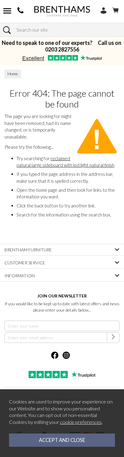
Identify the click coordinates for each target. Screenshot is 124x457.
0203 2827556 (62, 49)
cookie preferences (81, 422)
